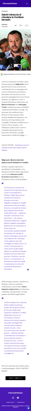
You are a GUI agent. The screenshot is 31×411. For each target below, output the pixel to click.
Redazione (4, 24)
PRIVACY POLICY (10, 402)
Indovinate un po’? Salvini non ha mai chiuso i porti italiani (15, 147)
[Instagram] (13, 397)
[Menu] (27, 3)
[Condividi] (15, 25)
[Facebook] (17, 397)
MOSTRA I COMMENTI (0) (15, 378)
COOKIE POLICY (21, 402)
